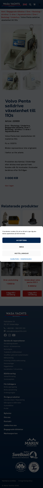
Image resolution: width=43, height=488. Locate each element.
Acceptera (21, 240)
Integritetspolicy (26, 259)
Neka (21, 246)
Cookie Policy (14, 259)
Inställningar (22, 253)
